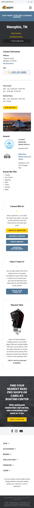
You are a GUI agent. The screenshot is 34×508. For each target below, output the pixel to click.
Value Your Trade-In (17, 291)
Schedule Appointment (17, 248)
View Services (10, 107)
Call (31, 2)
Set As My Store (18, 41)
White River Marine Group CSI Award (24, 156)
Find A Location (17, 419)
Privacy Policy (14, 502)
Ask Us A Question (17, 230)
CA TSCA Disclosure (24, 505)
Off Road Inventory (16, 37)
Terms (6, 502)
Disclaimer (23, 502)
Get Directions (8, 63)
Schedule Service (17, 236)
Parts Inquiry (17, 242)
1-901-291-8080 (18, 72)
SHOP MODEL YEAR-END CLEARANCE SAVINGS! (17, 16)
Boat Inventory (16, 33)
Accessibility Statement (11, 505)
